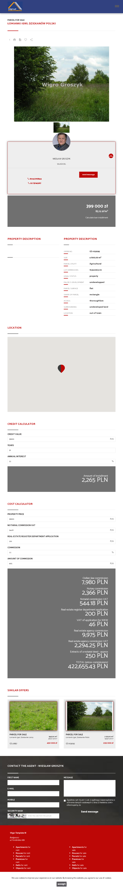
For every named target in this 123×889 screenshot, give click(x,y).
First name (13, 777)
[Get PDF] (20, 40)
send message (88, 174)
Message (68, 777)
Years (11, 445)
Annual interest (17, 456)
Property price (16, 514)
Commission (14, 547)
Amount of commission (20, 558)
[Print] (15, 40)
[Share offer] (31, 40)
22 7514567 (35, 183)
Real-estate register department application (33, 536)
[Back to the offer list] (10, 40)
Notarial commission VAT (21, 525)
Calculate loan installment (97, 217)
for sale (79, 849)
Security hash (15, 811)
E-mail (11, 788)
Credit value (15, 434)
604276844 (35, 179)
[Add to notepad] (26, 40)
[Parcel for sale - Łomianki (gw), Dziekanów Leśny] (33, 723)
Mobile (11, 800)
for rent (23, 849)
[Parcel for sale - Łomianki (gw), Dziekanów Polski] (90, 723)
